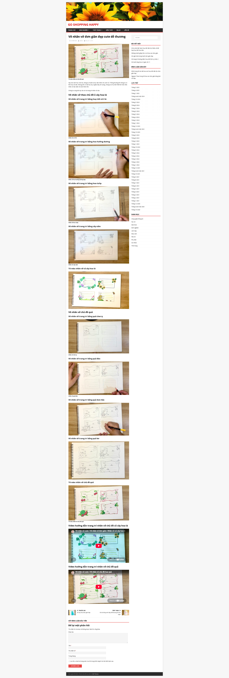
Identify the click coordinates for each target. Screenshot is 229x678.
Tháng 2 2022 (135, 162)
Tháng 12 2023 (135, 126)
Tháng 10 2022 (135, 147)
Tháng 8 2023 (135, 138)
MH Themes (95, 674)
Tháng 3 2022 (135, 159)
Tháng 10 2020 (135, 210)
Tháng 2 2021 (135, 198)
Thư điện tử (71, 651)
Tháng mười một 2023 (137, 129)
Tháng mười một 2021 (137, 171)
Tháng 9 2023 (135, 135)
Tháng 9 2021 (135, 177)
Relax (118, 30)
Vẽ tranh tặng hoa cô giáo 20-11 (140, 62)
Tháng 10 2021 (135, 174)
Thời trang (97, 30)
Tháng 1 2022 (135, 165)
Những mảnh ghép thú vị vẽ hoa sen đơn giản (144, 53)
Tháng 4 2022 (135, 156)
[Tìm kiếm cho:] (146, 37)
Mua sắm (134, 234)
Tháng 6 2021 (135, 186)
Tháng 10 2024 (135, 99)
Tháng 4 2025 (135, 90)
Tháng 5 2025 (135, 87)
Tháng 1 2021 (135, 201)
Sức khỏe (134, 243)
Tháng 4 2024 (135, 117)
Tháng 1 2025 (135, 93)
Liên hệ (126, 30)
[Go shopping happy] (114, 20)
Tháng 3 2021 (135, 195)
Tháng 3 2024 (135, 120)
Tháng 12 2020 (135, 204)
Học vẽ (87, 40)
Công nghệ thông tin (137, 219)
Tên (69, 645)
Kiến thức (109, 30)
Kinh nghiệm (83, 30)
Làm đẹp (134, 231)
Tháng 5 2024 (135, 114)
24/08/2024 (74, 40)
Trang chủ (71, 30)
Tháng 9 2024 (135, 102)
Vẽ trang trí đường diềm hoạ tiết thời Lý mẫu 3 (144, 59)
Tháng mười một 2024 (137, 96)
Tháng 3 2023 (135, 141)
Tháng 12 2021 (135, 168)
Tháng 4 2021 (135, 192)
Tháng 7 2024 (135, 108)
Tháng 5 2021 (135, 189)
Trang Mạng (71, 656)
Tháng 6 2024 (135, 111)
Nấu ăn (133, 237)
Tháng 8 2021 (135, 180)
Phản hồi (70, 632)
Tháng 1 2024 (135, 123)
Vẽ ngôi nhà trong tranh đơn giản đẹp (142, 56)
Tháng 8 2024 (135, 105)
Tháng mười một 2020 (137, 207)
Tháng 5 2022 (135, 153)
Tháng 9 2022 (135, 150)
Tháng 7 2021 (135, 183)
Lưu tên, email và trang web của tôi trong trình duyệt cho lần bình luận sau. (92, 661)
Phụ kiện (133, 240)
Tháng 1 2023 (135, 144)
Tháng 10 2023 (135, 132)
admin (81, 40)
